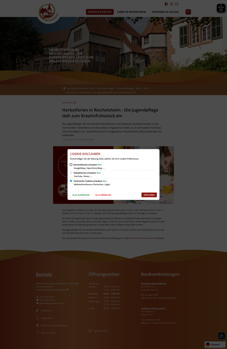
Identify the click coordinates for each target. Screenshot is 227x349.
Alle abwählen (103, 195)
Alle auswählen (81, 195)
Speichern (149, 195)
